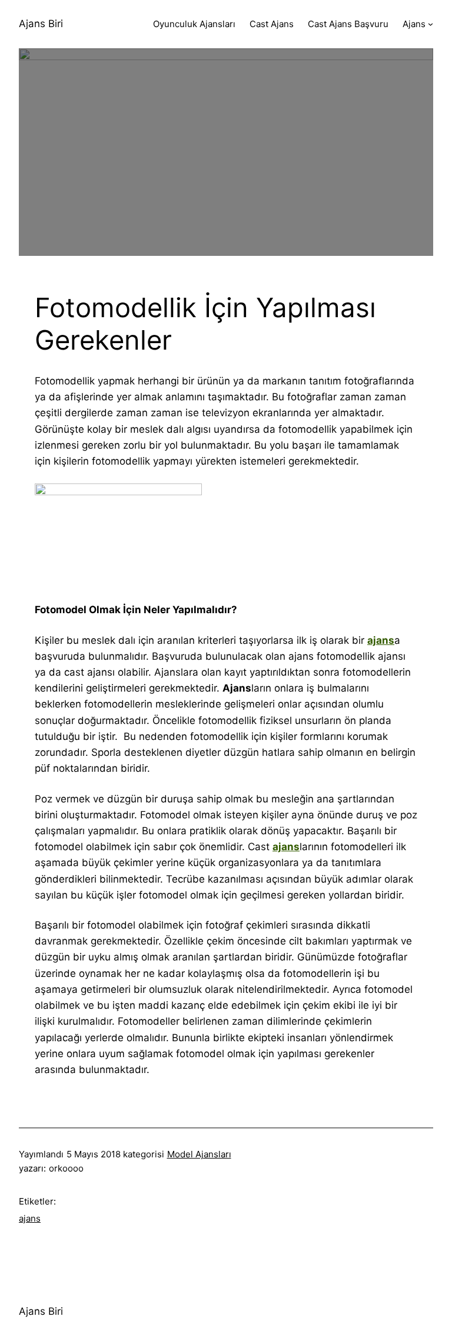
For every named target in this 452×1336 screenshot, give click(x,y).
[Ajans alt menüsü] (430, 24)
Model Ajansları (199, 1154)
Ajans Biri (41, 23)
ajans (30, 1218)
